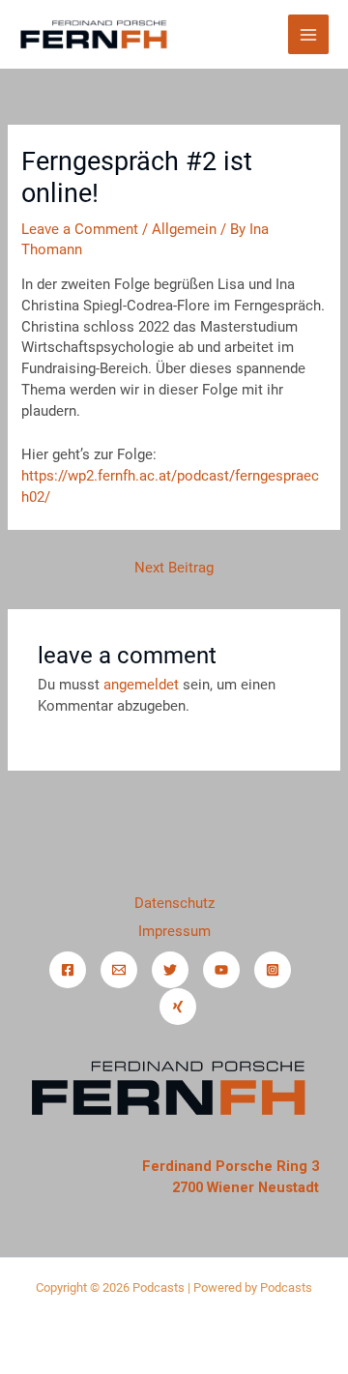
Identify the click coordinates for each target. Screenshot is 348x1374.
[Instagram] (272, 969)
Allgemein (184, 229)
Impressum (174, 931)
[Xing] (178, 1006)
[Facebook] (67, 969)
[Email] (119, 969)
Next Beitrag (174, 567)
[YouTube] (221, 969)
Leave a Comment (79, 229)
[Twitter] (170, 969)
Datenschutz (174, 903)
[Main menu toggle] (308, 35)
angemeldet (141, 684)
